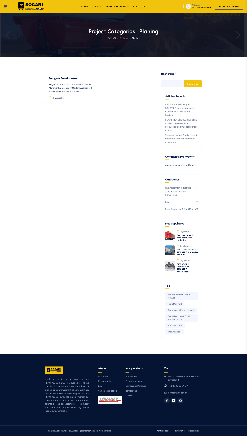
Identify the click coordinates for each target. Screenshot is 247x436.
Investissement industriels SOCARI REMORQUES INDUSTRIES (178, 191)
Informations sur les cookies (187, 431)
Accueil (84, 6)
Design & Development (63, 78)
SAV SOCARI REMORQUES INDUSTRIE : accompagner (183, 268)
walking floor (174, 331)
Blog (135, 6)
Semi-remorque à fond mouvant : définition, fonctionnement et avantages (181, 138)
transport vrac (175, 325)
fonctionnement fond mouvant (179, 296)
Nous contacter (229, 6)
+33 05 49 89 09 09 (201, 7)
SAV (144, 6)
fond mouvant (175, 304)
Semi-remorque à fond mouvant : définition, (185, 237)
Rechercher (168, 74)
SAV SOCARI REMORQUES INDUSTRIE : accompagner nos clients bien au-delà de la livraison (180, 109)
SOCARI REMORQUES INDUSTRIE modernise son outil (187, 252)
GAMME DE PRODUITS (115, 6)
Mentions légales (163, 431)
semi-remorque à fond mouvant (181, 209)
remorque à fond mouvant (181, 310)
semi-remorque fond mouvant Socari (179, 318)
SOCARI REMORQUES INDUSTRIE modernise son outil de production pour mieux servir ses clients (181, 125)
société (96, 6)
